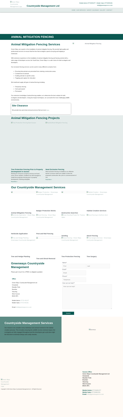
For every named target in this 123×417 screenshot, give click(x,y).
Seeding (65, 236)
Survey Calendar (93, 10)
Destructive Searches (70, 213)
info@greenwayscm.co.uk (23, 307)
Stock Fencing (92, 236)
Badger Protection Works (46, 211)
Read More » (14, 181)
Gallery (102, 10)
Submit (68, 313)
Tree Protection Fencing (71, 256)
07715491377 (96, 390)
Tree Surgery (92, 256)
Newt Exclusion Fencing (55, 169)
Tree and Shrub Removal (45, 258)
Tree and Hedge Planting (20, 256)
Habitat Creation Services (96, 211)
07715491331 (95, 392)
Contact (109, 10)
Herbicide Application (19, 234)
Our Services (81, 10)
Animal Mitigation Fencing (21, 213)
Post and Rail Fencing (44, 234)
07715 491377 (25, 300)
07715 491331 (24, 302)
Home (73, 10)
